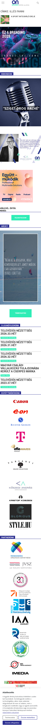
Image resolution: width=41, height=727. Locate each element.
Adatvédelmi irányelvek (11, 713)
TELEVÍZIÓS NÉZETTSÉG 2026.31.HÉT (16, 344)
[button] (38, 3)
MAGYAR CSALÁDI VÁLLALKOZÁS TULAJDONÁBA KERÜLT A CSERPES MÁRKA (20, 368)
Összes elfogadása (12, 723)
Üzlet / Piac (5, 375)
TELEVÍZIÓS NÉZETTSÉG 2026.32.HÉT (16, 355)
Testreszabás (10, 717)
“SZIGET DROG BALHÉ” (21, 108)
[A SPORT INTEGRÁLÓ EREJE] (5, 19)
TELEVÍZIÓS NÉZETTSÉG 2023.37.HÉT (16, 381)
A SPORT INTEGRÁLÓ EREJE (23, 16)
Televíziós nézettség (8, 338)
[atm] (16, 202)
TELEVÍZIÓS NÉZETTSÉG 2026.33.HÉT (16, 332)
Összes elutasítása (28, 717)
